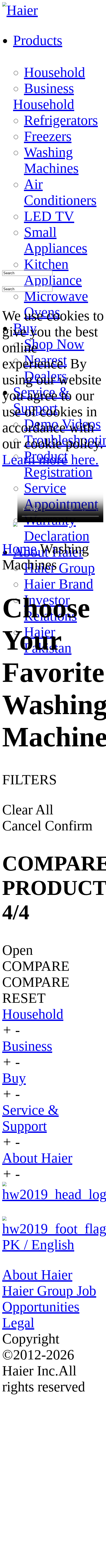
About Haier (37, 1158)
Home (21, 548)
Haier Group (59, 568)
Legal (18, 1322)
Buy (14, 1078)
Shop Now (54, 344)
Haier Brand (58, 584)
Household (54, 72)
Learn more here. (50, 459)
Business (49, 88)
